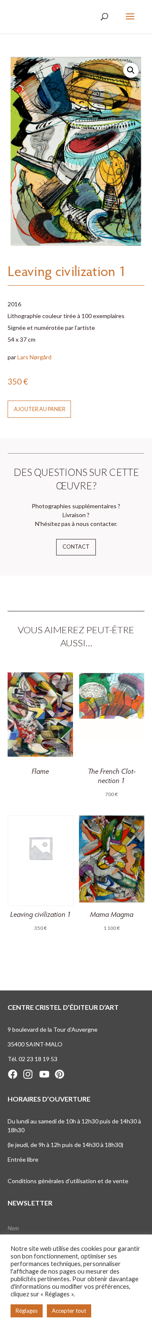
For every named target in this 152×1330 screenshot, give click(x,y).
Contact (76, 547)
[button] (130, 70)
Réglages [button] (27, 1310)
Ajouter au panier (39, 409)
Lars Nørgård (34, 357)
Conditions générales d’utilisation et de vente (68, 1180)
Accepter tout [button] (69, 1310)
